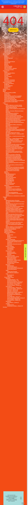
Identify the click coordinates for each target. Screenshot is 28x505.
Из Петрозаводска (8, 85)
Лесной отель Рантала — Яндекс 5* (15, 281)
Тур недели (6, 93)
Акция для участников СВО (10, 99)
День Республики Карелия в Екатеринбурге (15, 120)
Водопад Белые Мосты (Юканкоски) (15, 268)
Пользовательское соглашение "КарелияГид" (13, 187)
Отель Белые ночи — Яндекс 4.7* (14, 283)
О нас (4, 102)
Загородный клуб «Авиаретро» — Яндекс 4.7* (14, 295)
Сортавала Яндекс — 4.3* (12, 279)
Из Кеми (6, 88)
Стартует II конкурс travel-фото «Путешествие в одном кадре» (12, 170)
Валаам (6, 71)
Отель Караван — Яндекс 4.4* (13, 299)
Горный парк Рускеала (12, 271)
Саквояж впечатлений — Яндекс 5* (15, 292)
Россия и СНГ (6, 54)
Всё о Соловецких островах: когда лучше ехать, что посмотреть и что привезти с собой (15, 212)
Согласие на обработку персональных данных (14, 194)
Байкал (5, 55)
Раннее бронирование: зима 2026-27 (12, 97)
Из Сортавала (7, 86)
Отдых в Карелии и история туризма (14, 105)
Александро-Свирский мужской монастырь (14, 244)
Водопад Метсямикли (12, 269)
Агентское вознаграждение (12, 192)
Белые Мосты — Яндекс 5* (13, 302)
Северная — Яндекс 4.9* (12, 289)
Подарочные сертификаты (10, 229)
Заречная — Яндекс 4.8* (12, 291)
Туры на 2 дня (7, 45)
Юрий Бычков (9, 182)
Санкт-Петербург (8, 67)
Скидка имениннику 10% (9, 98)
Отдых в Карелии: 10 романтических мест (15, 203)
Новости (6, 104)
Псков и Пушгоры (8, 66)
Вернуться (13, 29)
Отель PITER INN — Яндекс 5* (13, 296)
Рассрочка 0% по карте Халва (10, 101)
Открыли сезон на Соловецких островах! (15, 167)
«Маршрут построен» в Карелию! (13, 154)
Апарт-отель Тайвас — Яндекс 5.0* (14, 288)
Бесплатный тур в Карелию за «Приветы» (15, 168)
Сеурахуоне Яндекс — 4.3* (13, 280)
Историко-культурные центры (12, 256)
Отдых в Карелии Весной (11, 107)
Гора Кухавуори (10, 275)
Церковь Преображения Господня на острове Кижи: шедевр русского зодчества (15, 241)
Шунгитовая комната (11, 257)
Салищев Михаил (9, 178)
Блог (5, 199)
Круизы (4, 90)
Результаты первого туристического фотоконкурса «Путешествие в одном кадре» (14, 152)
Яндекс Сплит (7, 94)
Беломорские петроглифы (13, 262)
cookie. (13, 498)
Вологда (6, 59)
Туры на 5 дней (7, 49)
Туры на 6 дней (7, 50)
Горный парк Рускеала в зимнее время (14, 116)
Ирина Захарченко (10, 179)
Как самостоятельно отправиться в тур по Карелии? (15, 202)
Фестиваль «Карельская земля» (13, 132)
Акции (4, 91)
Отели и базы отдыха (9, 277)
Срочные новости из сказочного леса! (14, 140)
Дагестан (6, 60)
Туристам (5, 197)
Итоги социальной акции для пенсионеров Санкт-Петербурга (15, 161)
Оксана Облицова (10, 184)
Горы (7, 273)
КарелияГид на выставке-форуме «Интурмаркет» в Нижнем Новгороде (14, 158)
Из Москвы (6, 84)
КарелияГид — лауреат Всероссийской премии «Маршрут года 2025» (14, 139)
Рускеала (6, 75)
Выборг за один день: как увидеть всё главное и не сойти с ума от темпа (14, 223)
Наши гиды (6, 172)
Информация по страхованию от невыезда (15, 195)
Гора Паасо (9, 276)
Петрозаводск (7, 74)
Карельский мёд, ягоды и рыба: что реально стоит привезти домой (13, 217)
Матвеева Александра (11, 174)
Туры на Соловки (6, 53)
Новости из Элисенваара (11, 114)
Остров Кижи (10, 234)
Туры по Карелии (6, 43)
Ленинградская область (9, 73)
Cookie (7, 191)
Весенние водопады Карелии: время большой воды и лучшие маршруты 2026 (15, 215)
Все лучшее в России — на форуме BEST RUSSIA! (15, 134)
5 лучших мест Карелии (11, 205)
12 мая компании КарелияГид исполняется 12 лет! (15, 163)
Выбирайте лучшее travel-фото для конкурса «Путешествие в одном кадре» (15, 147)
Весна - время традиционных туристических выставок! (12, 127)
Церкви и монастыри (10, 239)
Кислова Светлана (10, 175)
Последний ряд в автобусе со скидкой (12, 96)
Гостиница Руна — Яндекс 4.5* (13, 300)
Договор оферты (8, 230)
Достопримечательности (9, 232)
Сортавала (6, 78)
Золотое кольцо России (9, 61)
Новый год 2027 (6, 89)
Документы (6, 185)
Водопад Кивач (10, 265)
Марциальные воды (11, 258)
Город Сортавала (11, 247)
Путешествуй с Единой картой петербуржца (14, 100)
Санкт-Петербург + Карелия (10, 68)
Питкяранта (8, 301)
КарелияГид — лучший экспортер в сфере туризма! (15, 137)
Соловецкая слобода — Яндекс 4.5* (15, 305)
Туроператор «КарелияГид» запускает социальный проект (14, 149)
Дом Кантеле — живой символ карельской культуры (14, 260)
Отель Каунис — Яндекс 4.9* (13, 284)
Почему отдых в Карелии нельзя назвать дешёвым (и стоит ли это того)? (15, 207)
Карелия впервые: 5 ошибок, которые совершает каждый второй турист (14, 209)
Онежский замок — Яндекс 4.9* (14, 287)
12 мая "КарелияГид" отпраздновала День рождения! (15, 131)
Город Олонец (10, 249)
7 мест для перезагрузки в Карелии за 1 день (14, 225)
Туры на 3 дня (7, 46)
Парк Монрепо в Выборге (13, 272)
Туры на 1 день (7, 44)
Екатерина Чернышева (11, 177)
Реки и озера (9, 250)
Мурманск (6, 65)
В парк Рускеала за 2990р (10, 92)
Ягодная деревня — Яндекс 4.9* (14, 285)
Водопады (8, 264)
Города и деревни (10, 246)
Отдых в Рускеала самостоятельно (13, 115)
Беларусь (6, 57)
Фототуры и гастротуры (9, 79)
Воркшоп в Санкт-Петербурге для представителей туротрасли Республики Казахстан (15, 122)
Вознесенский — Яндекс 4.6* (13, 293)
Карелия (6, 63)
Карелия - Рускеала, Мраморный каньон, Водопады (15, 111)
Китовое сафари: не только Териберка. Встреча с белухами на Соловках (14, 227)
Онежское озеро (11, 255)
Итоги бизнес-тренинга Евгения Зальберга (15, 129)
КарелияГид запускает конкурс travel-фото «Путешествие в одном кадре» (15, 145)
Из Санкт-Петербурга (9, 83)
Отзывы (6, 171)
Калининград (7, 62)
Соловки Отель (10, 304)
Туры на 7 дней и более (9, 51)
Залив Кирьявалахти (11, 253)
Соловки (6, 77)
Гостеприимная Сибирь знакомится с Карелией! (14, 125)
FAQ (5, 198)
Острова (8, 233)
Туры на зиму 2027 (8, 52)
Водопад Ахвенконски (12, 266)
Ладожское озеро (11, 252)
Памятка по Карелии (8, 231)
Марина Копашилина (10, 183)
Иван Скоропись (9, 176)
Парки (7, 270)
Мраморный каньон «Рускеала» (12, 200)
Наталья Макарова (10, 180)
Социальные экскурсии (9, 81)
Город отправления (7, 82)
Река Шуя (9, 254)
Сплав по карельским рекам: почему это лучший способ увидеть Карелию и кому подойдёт (15, 220)
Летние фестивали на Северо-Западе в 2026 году (14, 165)
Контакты (5, 307)
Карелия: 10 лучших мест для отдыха (14, 106)
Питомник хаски (10, 263)
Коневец (9, 238)
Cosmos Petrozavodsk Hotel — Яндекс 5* (16, 297)
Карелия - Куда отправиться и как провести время (15, 109)
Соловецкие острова (9, 69)
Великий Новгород (8, 58)
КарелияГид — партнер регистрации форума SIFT (14, 142)
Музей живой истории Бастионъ (13, 118)
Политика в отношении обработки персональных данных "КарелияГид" (14, 189)
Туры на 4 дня (7, 47)
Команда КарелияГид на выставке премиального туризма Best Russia (13, 156)
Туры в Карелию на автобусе (12, 113)
